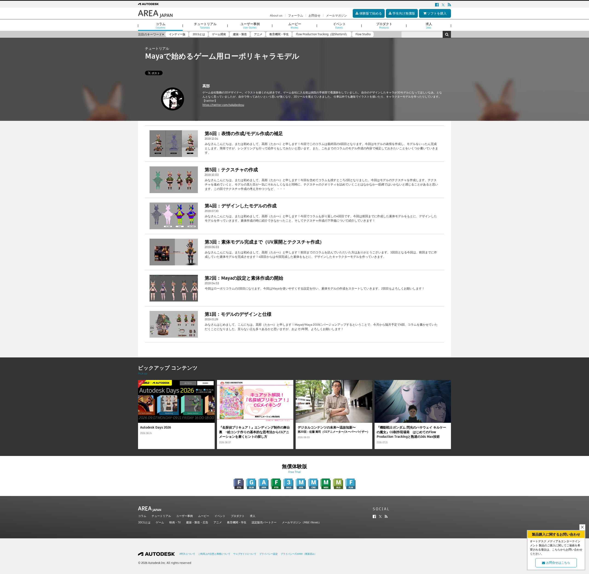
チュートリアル (161, 516)
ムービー (203, 516)
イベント (219, 516)
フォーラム (295, 15)
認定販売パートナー (264, 522)
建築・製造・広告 (197, 522)
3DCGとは (144, 522)
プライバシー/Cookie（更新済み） (299, 554)
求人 (252, 516)
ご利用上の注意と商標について (214, 554)
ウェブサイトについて (244, 554)
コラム (142, 516)
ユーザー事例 (184, 516)
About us (276, 15)
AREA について (187, 554)
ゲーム (160, 522)
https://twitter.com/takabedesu (223, 105)
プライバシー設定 (268, 554)
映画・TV (175, 522)
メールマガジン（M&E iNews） (301, 522)
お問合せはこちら (558, 562)
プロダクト (238, 516)
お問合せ (314, 15)
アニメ (218, 522)
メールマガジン (336, 15)
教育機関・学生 (236, 522)
